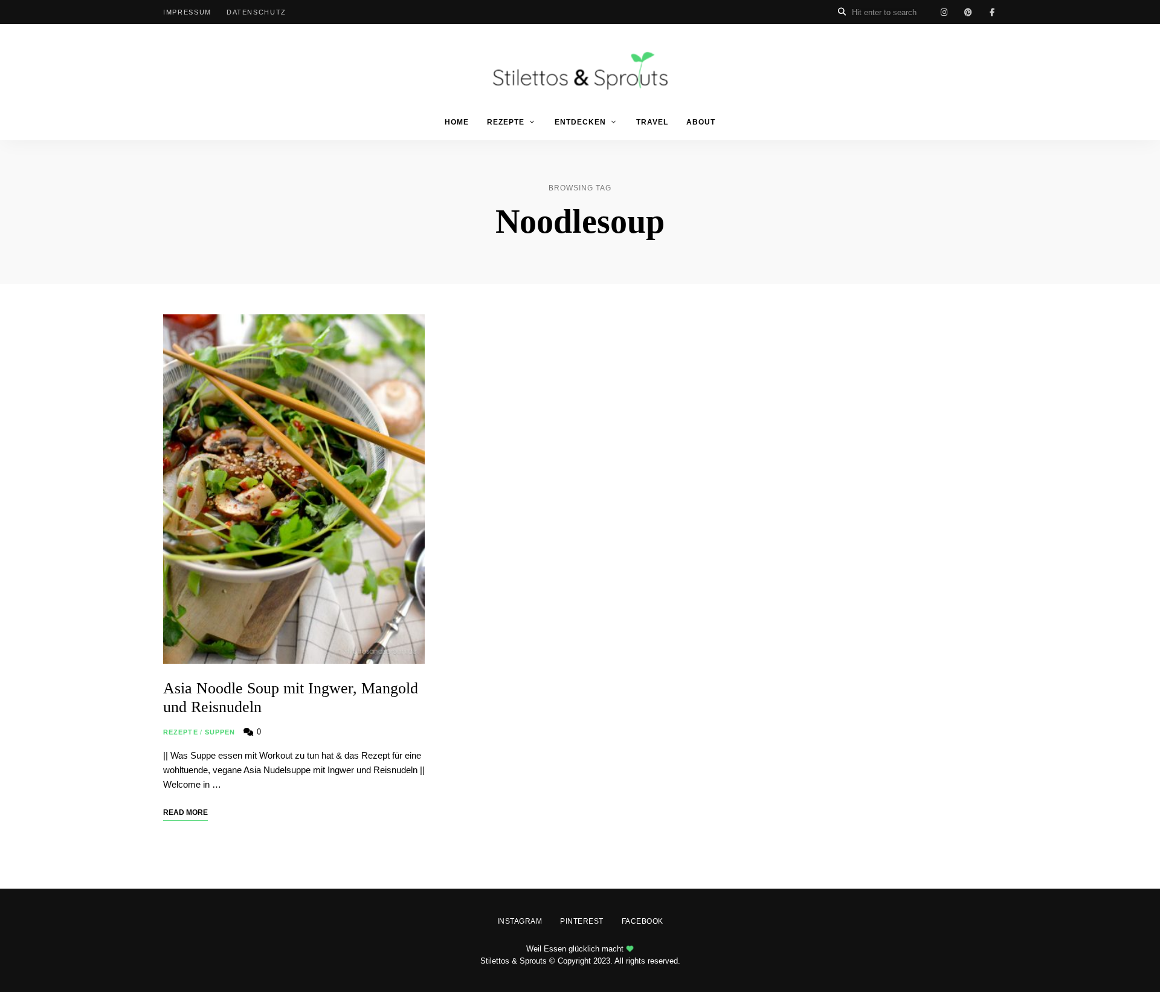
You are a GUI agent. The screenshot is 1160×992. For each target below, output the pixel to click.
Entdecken (580, 122)
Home (457, 122)
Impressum (187, 12)
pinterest (968, 12)
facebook (992, 12)
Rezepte (505, 122)
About (700, 122)
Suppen (220, 732)
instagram (944, 12)
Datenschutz (256, 12)
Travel (652, 122)
